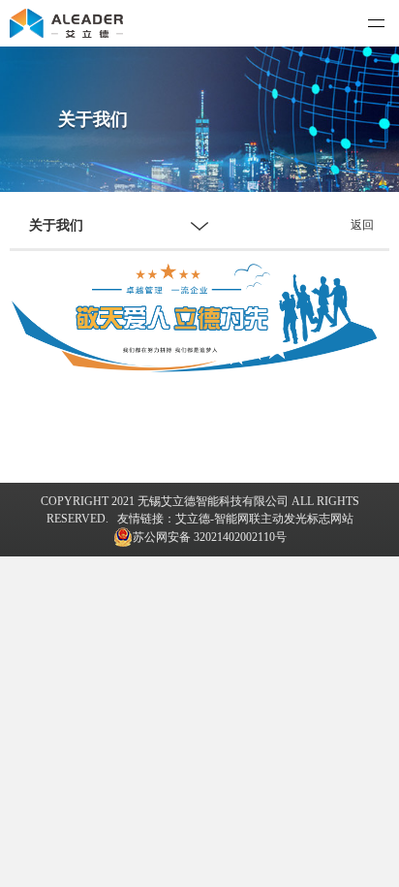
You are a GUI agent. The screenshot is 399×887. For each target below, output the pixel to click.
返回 (362, 225)
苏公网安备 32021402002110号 (210, 537)
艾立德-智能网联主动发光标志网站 (264, 518)
